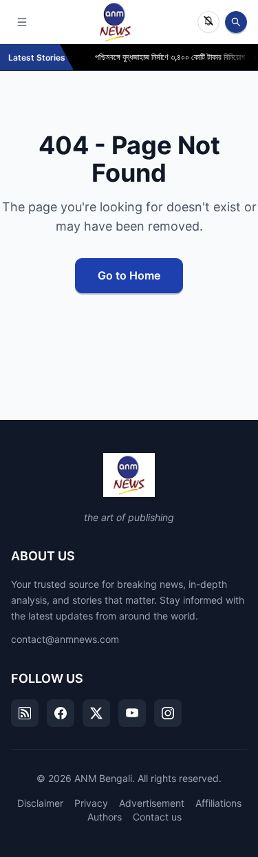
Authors (104, 817)
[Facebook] (60, 713)
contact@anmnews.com (65, 639)
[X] (96, 713)
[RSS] (25, 713)
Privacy (91, 803)
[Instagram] (168, 713)
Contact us (157, 817)
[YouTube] (132, 713)
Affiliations (218, 803)
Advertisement (151, 803)
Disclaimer (40, 803)
